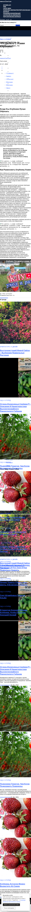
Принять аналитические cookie (11, 904)
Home (4, 6)
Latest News (7, 8)
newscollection (5, 58)
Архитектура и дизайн (14, 53)
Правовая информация (12, 13)
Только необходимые (9, 908)
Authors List (7, 5)
